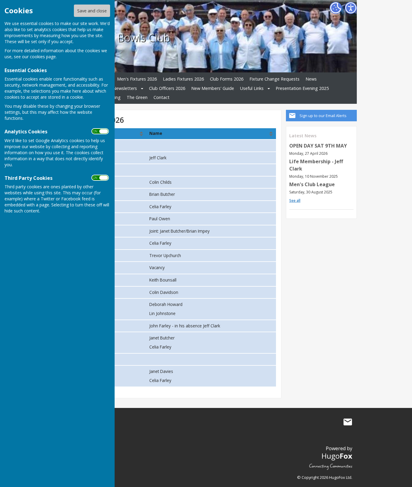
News (311, 79)
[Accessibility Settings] (351, 8)
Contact (162, 97)
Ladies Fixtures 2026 (183, 79)
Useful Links (252, 88)
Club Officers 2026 (167, 88)
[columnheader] (211, 133)
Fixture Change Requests (274, 79)
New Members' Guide (212, 88)
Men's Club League (312, 184)
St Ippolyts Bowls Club (117, 37)
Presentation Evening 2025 (302, 88)
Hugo (337, 456)
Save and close (92, 11)
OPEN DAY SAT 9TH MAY (318, 145)
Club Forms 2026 (226, 79)
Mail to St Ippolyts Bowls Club (347, 422)
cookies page (43, 56)
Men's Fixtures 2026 (137, 79)
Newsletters (125, 88)
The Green (137, 97)
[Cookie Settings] (336, 8)
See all (294, 200)
